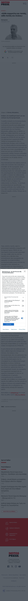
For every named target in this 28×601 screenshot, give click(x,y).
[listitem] (14, 297)
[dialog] (14, 300)
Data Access (14, 329)
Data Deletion (6, 329)
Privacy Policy (22, 329)
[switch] (22, 301)
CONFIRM (8, 324)
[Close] (25, 271)
